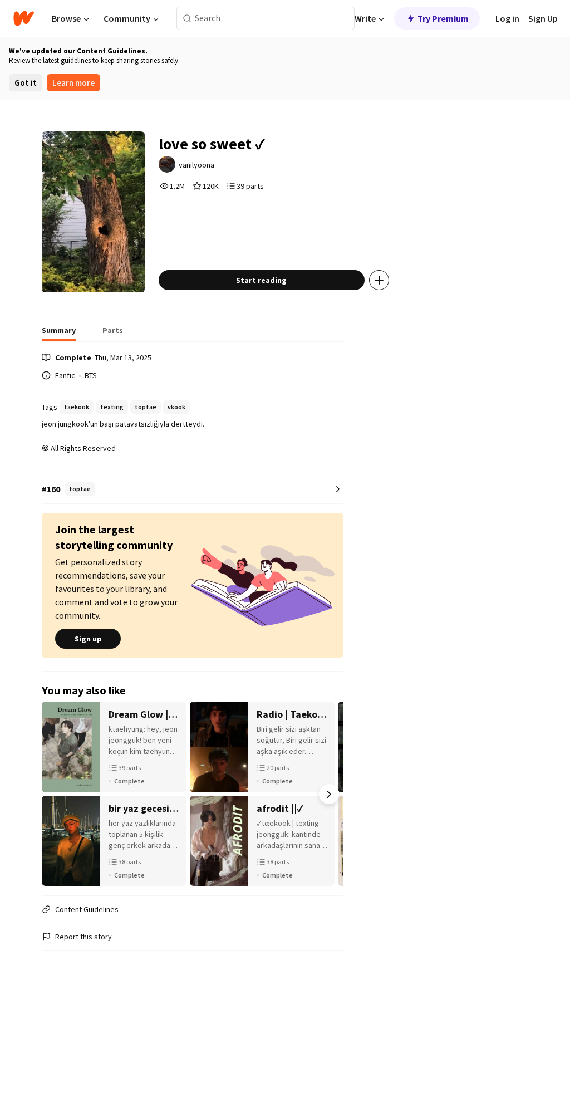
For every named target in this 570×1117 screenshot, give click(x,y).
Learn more (73, 82)
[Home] (23, 18)
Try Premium (443, 18)
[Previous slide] (56, 794)
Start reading (261, 280)
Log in (507, 18)
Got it (25, 82)
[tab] (59, 333)
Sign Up (543, 18)
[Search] (187, 18)
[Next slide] (329, 794)
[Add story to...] (379, 280)
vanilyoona (196, 165)
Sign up (88, 639)
